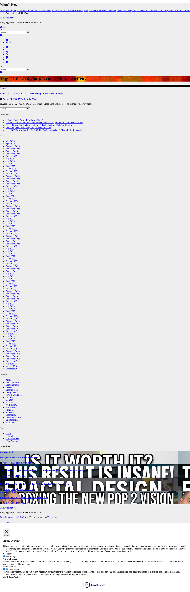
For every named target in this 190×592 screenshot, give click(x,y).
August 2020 (11, 301)
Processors (10, 407)
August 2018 (11, 361)
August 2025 (11, 156)
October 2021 (12, 271)
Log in (8, 433)
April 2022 (10, 256)
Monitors (9, 400)
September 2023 (13, 214)
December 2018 (13, 351)
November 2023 (13, 209)
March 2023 (11, 229)
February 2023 (12, 231)
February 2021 (12, 286)
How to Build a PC (14, 395)
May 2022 (10, 254)
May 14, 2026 (9, 463)
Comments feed (12, 438)
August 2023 (11, 216)
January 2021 (11, 289)
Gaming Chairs (12, 382)
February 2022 (12, 261)
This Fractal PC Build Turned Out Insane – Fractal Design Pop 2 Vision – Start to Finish (44, 122)
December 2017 (13, 369)
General (3, 88)
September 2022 (13, 244)
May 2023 (10, 224)
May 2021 (10, 279)
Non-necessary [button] (9, 566)
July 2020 (10, 304)
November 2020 (13, 294)
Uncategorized (12, 420)
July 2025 (10, 159)
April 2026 (10, 144)
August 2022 (11, 246)
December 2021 (13, 266)
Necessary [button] (7, 554)
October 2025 (12, 151)
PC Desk (9, 402)
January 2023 (11, 234)
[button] (1, 29)
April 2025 (10, 166)
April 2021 (10, 281)
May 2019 (10, 339)
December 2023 (13, 206)
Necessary (10, 556)
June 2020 (10, 306)
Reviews (9, 410)
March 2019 (11, 344)
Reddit (8, 42)
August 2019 (11, 331)
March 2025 (11, 169)
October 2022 (12, 241)
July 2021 (10, 274)
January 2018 (11, 366)
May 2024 (10, 194)
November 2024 (13, 179)
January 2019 (11, 349)
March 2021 (11, 284)
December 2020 (13, 291)
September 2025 (13, 154)
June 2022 (10, 251)
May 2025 (10, 164)
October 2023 (12, 211)
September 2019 (13, 329)
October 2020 (12, 296)
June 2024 (10, 191)
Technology (11, 415)
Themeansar (52, 517)
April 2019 (10, 341)
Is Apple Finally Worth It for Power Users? (24, 120)
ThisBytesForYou (8, 18)
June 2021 (10, 276)
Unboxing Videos (13, 417)
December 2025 (13, 146)
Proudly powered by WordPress (14, 517)
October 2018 (12, 356)
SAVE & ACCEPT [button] (11, 577)
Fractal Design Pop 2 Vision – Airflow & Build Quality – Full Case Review (39, 125)
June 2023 (10, 221)
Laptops (9, 397)
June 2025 (10, 161)
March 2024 (11, 199)
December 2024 (13, 176)
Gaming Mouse (12, 385)
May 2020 (10, 309)
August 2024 (11, 186)
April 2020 (10, 311)
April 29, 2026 (9, 476)
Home (8, 522)
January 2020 (11, 319)
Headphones (11, 392)
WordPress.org (12, 441)
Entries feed (11, 436)
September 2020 (13, 299)
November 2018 (13, 354)
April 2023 (10, 226)
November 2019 (13, 324)
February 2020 (12, 316)
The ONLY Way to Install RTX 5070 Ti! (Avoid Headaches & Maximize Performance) (44, 130)
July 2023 (10, 219)
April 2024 (10, 196)
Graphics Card (12, 390)
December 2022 (13, 236)
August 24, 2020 (10, 99)
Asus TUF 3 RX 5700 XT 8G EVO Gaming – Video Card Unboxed (31, 94)
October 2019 (12, 326)
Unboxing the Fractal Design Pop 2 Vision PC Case (28, 127)
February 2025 (12, 171)
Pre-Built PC (11, 405)
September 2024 (13, 184)
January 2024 (11, 204)
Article (9, 380)
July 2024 (10, 189)
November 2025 (13, 149)
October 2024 (12, 181)
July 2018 (10, 364)
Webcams (10, 422)
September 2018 (13, 359)
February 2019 (12, 346)
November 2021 (13, 269)
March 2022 (11, 259)
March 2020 (11, 314)
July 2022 (10, 249)
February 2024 (12, 201)
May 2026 (10, 141)
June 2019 (10, 336)
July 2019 (10, 334)
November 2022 (13, 239)
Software (9, 412)
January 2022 (11, 264)
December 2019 (13, 321)
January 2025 (11, 174)
